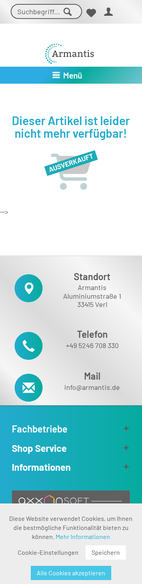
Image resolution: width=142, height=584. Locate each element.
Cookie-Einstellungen (48, 552)
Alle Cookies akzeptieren (71, 573)
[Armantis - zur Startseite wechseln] (69, 50)
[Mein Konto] (109, 13)
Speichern (106, 552)
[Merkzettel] (91, 13)
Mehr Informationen (83, 536)
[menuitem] (91, 13)
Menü (72, 75)
